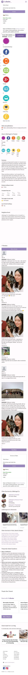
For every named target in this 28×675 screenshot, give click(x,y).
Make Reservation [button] (7, 472)
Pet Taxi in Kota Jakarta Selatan (9, 544)
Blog (4, 652)
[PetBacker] (6, 1)
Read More (14, 450)
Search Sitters (16, 654)
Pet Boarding (16, 655)
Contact (14, 466)
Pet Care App (5, 655)
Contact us (5, 654)
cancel (11, 606)
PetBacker (6, 671)
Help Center (5, 651)
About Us (15, 651)
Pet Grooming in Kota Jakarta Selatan (10, 542)
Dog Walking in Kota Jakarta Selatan (10, 536)
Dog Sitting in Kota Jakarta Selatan (9, 539)
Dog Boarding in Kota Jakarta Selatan (10, 533)
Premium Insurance (20, 483)
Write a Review (14, 249)
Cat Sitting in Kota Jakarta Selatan (9, 538)
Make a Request (7, 616)
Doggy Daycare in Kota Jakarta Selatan (10, 534)
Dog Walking (16, 657)
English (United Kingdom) (9, 662)
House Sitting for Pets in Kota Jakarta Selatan (12, 541)
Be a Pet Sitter (16, 652)
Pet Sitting (5, 657)
